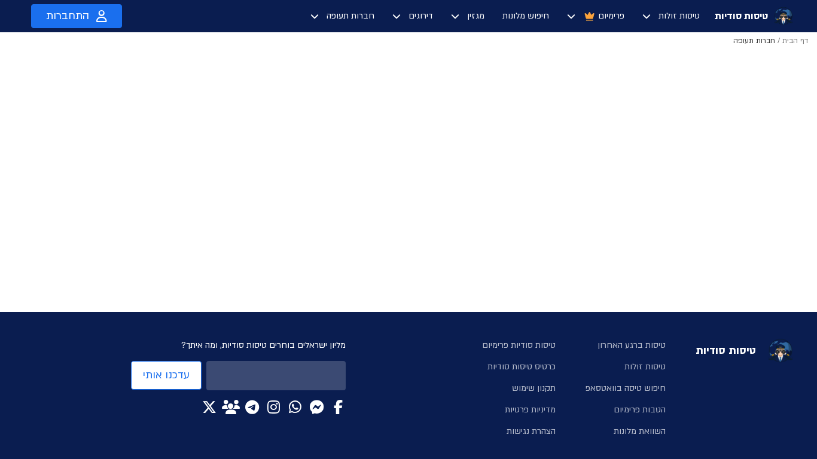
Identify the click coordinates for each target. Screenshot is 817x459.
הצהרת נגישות (531, 431)
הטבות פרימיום (640, 409)
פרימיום (611, 16)
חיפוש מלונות (525, 16)
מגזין (475, 16)
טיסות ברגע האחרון (631, 345)
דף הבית (795, 40)
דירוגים (420, 16)
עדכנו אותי (166, 375)
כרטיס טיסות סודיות (521, 366)
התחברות (67, 16)
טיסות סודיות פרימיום (519, 345)
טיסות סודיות (741, 16)
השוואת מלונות (640, 431)
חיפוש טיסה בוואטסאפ (626, 388)
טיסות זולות (679, 16)
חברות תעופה (350, 16)
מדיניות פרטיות (530, 409)
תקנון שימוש (534, 388)
